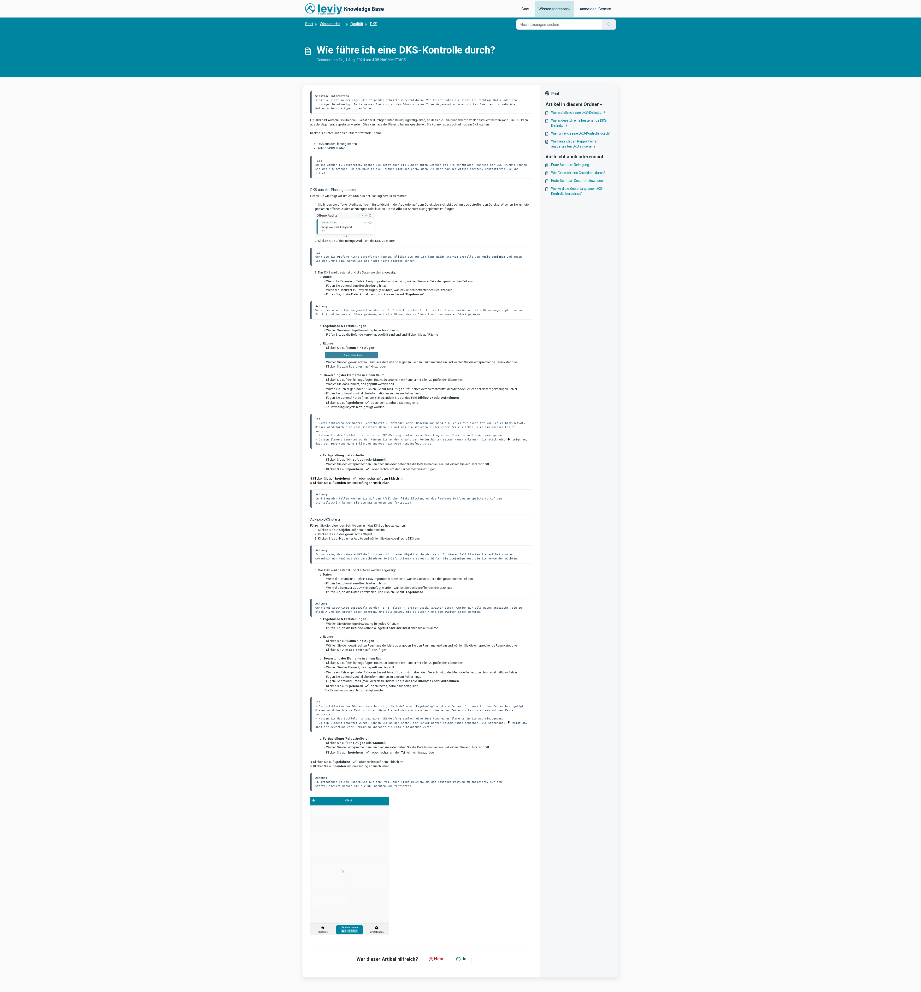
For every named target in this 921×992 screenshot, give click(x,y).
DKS (373, 24)
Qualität (356, 24)
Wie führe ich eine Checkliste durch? (578, 173)
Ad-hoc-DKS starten (331, 148)
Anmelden (588, 9)
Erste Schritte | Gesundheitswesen (577, 181)
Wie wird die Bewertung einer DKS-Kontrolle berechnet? (577, 191)
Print (555, 93)
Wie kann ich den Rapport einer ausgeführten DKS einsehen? (574, 143)
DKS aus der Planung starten (337, 144)
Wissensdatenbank (554, 9)
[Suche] (609, 24)
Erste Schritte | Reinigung (570, 165)
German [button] (604, 9)
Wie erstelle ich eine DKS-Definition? (578, 112)
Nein (438, 958)
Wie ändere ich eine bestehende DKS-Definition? (579, 123)
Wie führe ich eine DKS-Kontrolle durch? (581, 133)
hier (490, 104)
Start (525, 9)
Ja (463, 958)
